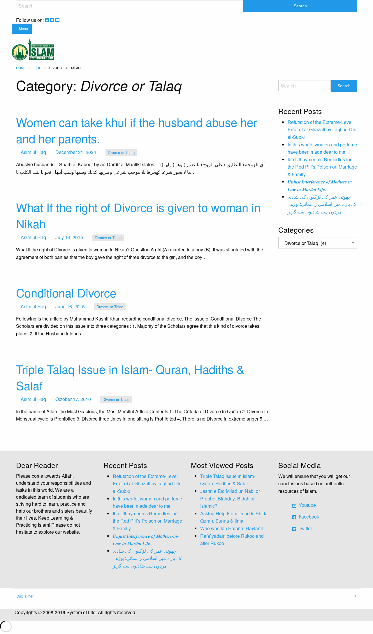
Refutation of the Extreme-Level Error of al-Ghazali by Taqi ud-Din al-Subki (322, 129)
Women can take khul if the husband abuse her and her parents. (136, 129)
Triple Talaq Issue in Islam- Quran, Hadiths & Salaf (130, 376)
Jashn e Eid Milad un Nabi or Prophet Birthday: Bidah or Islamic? (230, 498)
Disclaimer (25, 595)
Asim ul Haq (33, 152)
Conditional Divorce (66, 292)
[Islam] (33, 48)
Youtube (307, 505)
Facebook (308, 516)
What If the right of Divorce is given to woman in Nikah (138, 215)
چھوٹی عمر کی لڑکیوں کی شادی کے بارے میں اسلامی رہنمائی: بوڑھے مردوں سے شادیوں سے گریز (322, 204)
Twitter (305, 528)
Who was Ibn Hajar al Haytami (231, 528)
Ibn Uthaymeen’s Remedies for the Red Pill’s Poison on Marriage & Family (322, 167)
